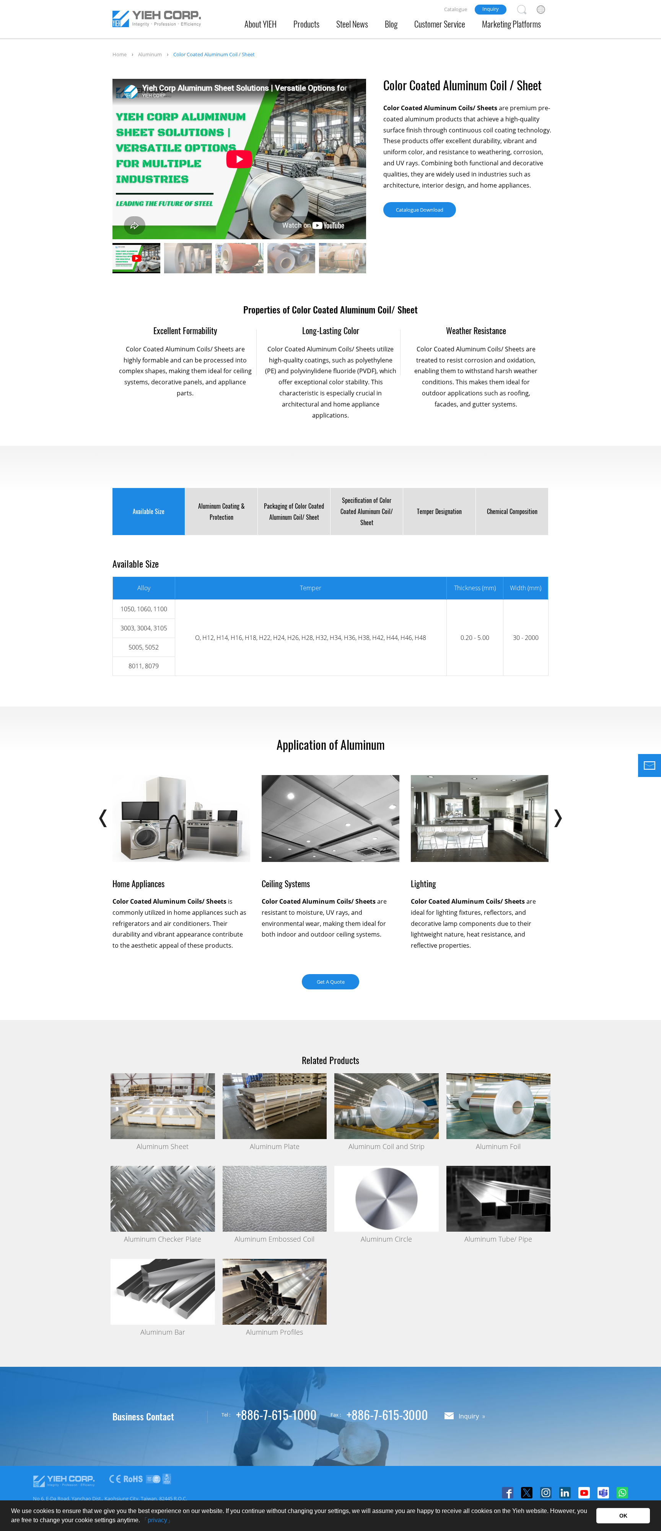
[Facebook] (507, 1492)
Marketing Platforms (511, 24)
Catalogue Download (419, 209)
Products (306, 24)
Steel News (352, 24)
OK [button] (623, 1516)
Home (119, 54)
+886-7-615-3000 (387, 1414)
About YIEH (260, 24)
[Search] (521, 9)
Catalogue (455, 9)
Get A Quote (331, 981)
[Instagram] (545, 1492)
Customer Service (439, 24)
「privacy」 (157, 1520)
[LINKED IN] (565, 1492)
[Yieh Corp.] (156, 20)
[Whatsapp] (622, 1492)
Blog (391, 24)
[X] (526, 1492)
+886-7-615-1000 (276, 1414)
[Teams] (603, 1492)
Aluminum (150, 54)
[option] (239, 159)
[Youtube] (584, 1492)
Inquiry (490, 8)
